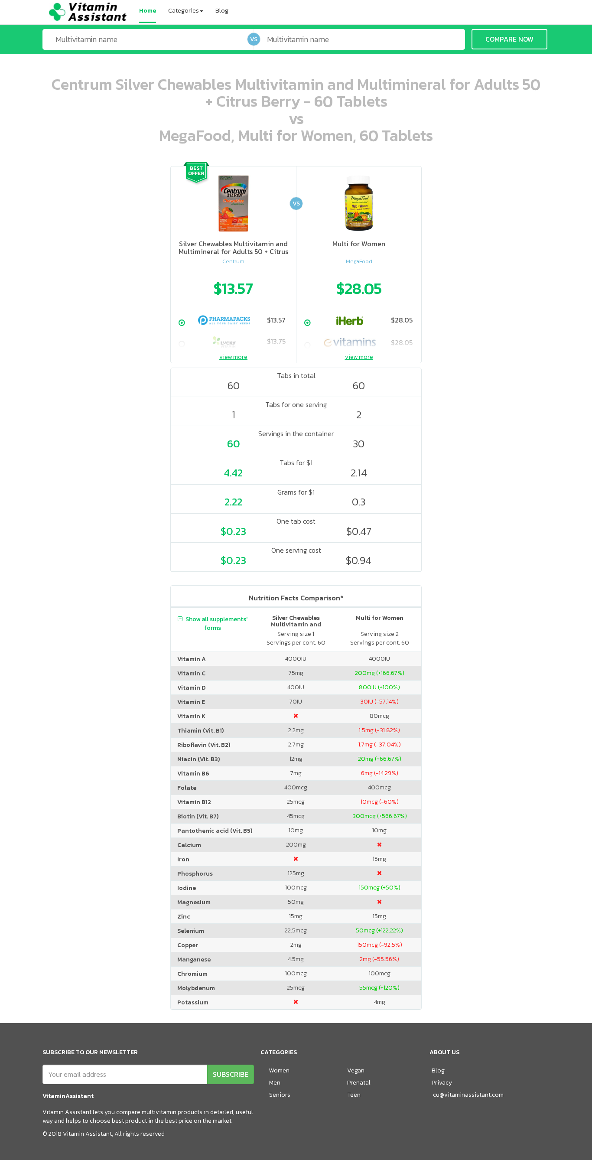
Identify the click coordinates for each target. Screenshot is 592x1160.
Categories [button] (183, 10)
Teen (354, 1094)
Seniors (279, 1094)
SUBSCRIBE (230, 1074)
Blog (221, 10)
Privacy (442, 1082)
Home (147, 10)
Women (279, 1070)
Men (274, 1082)
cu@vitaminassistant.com (468, 1094)
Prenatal (359, 1082)
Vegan (355, 1070)
